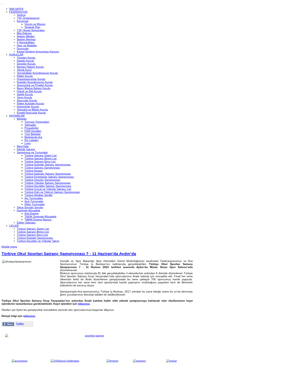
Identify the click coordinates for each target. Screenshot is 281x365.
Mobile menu (9, 246)
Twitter (20, 323)
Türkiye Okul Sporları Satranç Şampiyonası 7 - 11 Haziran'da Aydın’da (69, 253)
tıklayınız (84, 303)
